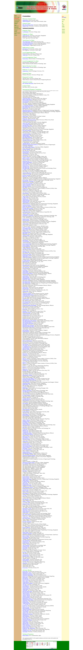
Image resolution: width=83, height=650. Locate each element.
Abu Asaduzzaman (26, 41)
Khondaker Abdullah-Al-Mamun (29, 379)
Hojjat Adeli (25, 571)
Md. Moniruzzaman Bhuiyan (28, 147)
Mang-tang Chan (26, 161)
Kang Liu (24, 366)
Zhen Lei (24, 358)
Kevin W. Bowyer (26, 579)
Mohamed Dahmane (27, 186)
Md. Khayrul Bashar (27, 130)
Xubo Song (25, 509)
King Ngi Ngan (26, 610)
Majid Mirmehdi (26, 608)
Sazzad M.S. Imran (26, 279)
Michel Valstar (25, 532)
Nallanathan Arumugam (27, 573)
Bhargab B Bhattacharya (28, 139)
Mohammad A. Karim (27, 598)
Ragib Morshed (26, 399)
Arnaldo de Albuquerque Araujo (29, 119)
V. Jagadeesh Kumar (27, 346)
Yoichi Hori (25, 590)
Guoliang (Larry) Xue (27, 630)
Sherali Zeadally (26, 559)
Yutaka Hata (25, 55)
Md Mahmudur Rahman (27, 453)
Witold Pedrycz (26, 615)
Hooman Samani (26, 477)
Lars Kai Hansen (26, 241)
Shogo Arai (25, 118)
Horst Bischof (25, 578)
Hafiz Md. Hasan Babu (27, 125)
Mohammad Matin (26, 383)
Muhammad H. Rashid (27, 619)
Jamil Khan (25, 324)
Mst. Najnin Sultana (27, 514)
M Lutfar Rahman (26, 618)
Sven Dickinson (26, 585)
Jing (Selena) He (26, 252)
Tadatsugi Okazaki (26, 424)
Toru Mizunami (26, 391)
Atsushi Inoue (25, 71)
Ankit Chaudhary (26, 163)
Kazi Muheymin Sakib (27, 44)
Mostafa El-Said (26, 201)
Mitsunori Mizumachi (27, 390)
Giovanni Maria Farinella (28, 208)
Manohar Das (25, 189)
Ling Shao (25, 495)
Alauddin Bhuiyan (26, 143)
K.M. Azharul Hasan (27, 243)
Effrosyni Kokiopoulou (27, 340)
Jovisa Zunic (25, 567)
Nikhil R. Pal (25, 430)
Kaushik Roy (25, 621)
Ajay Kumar (25, 345)
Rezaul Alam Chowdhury (28, 183)
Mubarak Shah (26, 623)
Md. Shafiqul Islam (26, 282)
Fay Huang (25, 269)
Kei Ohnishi (25, 422)
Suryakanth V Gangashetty (28, 215)
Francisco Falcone (26, 204)
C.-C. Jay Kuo (25, 604)
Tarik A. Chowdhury (27, 184)
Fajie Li (24, 362)
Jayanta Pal (25, 429)
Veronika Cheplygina (27, 173)
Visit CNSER (64, 17)
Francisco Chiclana (26, 175)
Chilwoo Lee (25, 355)
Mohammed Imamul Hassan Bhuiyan (30, 144)
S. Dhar (24, 197)
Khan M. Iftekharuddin (27, 591)
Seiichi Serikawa (26, 67)
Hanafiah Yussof (26, 555)
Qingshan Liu (25, 370)
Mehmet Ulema (26, 627)
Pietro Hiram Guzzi (27, 232)
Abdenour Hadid (26, 235)
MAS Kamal (25, 48)
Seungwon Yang (26, 546)
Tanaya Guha (25, 229)
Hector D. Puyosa (26, 444)
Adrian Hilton (25, 589)
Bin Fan (24, 207)
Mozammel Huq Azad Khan (28, 325)
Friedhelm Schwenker (27, 485)
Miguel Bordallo (26, 151)
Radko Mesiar (25, 384)
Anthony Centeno (26, 157)
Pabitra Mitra (25, 388)
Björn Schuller (25, 483)
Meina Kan (25, 308)
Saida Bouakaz (26, 152)
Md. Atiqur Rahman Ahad (28, 24)
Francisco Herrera (26, 588)
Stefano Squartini (26, 511)
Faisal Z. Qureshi (26, 447)
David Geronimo (26, 220)
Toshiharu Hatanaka (27, 248)
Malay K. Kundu (26, 349)
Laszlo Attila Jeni (26, 295)
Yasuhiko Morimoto (27, 398)
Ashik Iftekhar (25, 275)
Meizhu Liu (25, 369)
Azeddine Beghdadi (27, 134)
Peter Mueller (25, 403)
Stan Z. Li (25, 363)
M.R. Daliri (25, 187)
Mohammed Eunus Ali (27, 110)
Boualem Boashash (26, 149)
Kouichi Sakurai (26, 476)
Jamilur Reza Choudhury (28, 583)
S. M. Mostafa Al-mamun (28, 105)
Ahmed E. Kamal (26, 596)
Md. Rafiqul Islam (26, 281)
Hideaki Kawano (26, 319)
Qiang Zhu (25, 563)
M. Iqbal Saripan (26, 481)
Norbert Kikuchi (26, 331)
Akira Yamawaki (26, 545)
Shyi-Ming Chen (26, 168)
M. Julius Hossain (26, 260)
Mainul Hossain (26, 261)
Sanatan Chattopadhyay (27, 162)
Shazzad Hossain (26, 265)
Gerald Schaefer (26, 45)
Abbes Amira (25, 116)
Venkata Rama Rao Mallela (28, 378)
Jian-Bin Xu (25, 629)
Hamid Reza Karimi (27, 312)
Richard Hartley (26, 586)
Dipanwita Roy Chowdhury (28, 181)
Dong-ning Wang (26, 537)
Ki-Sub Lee (25, 605)
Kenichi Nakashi (26, 415)
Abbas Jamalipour (26, 593)
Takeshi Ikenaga (26, 277)
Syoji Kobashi (25, 31)
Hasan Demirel (26, 193)
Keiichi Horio (25, 58)
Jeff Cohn (25, 584)
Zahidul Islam (25, 291)
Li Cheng (24, 169)
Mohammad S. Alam (27, 572)
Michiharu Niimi (26, 421)
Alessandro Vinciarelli (27, 533)
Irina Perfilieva (26, 437)
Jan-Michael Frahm (26, 212)
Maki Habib (25, 233)
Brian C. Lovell (26, 606)
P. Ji (23, 297)
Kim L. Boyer (25, 580)
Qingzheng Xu (26, 541)
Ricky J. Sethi (25, 490)
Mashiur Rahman (26, 451)
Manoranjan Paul (26, 436)
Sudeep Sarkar (25, 622)
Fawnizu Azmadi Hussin (28, 273)
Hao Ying (24, 552)
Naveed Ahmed (26, 100)
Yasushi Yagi (25, 20)
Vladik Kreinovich (26, 603)
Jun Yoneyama (25, 554)
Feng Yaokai (25, 547)
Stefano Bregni (26, 582)
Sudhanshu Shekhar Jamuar (28, 294)
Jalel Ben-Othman (26, 136)
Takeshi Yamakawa (26, 21)
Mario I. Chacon (26, 158)
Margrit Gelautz (26, 219)
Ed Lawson (25, 353)
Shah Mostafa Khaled (27, 321)
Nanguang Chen (26, 165)
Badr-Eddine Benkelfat (27, 137)
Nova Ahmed (25, 102)
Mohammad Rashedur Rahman (29, 455)
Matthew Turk (25, 26)
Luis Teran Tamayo (26, 518)
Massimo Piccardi (26, 438)
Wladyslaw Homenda (27, 254)
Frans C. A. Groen (26, 227)
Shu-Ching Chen (26, 167)
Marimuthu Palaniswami (28, 614)
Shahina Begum (26, 135)
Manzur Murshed (26, 409)
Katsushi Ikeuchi (26, 592)
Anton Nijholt (25, 611)
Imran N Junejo (26, 299)
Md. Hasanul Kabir (26, 301)
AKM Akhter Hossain (27, 256)
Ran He (24, 251)
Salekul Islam (25, 287)
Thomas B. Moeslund (27, 609)
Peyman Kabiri (26, 303)
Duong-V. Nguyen (26, 420)
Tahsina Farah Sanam (27, 479)
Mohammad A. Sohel (27, 508)
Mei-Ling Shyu (26, 499)
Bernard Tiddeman (26, 527)
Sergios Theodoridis (27, 625)
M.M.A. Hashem (26, 245)
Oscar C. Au (25, 576)
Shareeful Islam (26, 288)
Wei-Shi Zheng (26, 560)
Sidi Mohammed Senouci (28, 487)
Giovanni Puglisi (26, 443)
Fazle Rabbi (25, 448)
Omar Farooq (25, 209)
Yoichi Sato (25, 482)
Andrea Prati (25, 441)
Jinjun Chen (25, 164)
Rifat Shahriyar (26, 493)
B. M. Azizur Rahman (27, 449)
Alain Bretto (25, 155)
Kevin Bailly (25, 126)
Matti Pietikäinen (26, 616)
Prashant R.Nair (26, 411)
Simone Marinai (26, 381)
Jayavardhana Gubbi (27, 228)
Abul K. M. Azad (26, 123)
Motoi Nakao (25, 414)
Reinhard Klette (26, 602)
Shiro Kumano (26, 344)
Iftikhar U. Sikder (26, 501)
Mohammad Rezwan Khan (28, 599)
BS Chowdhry (25, 180)
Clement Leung (26, 359)
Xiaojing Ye (25, 548)
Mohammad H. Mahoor (27, 375)
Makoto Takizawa (26, 624)
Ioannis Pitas (25, 617)
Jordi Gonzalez (26, 223)
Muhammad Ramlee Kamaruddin (29, 305)
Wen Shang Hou (26, 267)
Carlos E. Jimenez (26, 595)
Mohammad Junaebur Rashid (28, 462)
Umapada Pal (25, 431)
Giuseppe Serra (26, 489)
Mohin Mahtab (26, 635)
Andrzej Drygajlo (26, 200)
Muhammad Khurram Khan (28, 326)
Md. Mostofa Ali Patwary (28, 434)
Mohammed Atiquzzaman (28, 575)
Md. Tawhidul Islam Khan (28, 83)
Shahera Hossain (26, 35)
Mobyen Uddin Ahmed (27, 99)
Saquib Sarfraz (26, 480)
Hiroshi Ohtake (26, 423)
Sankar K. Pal (25, 612)
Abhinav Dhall (26, 196)
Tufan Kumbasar (26, 347)
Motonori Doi (25, 199)
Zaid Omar (25, 427)
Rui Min (24, 386)
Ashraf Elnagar (26, 202)
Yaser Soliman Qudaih (27, 446)
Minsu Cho (25, 176)
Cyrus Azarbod (26, 124)
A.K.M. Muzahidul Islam (28, 42)
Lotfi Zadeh (25, 631)
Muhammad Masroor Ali (28, 111)
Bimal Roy (25, 470)
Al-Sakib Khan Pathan (27, 433)
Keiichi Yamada (26, 542)
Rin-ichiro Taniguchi (27, 521)
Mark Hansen (25, 240)
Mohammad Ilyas (26, 278)
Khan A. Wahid (26, 535)
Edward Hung (25, 272)
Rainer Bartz (25, 577)
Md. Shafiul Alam (26, 106)
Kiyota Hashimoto (26, 246)
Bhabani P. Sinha (26, 503)
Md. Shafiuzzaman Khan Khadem (29, 320)
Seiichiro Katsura (26, 314)
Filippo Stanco (26, 512)
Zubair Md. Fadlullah (27, 206)
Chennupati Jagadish (27, 293)
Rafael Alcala (25, 108)
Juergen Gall (25, 214)
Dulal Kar (25, 311)
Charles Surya (25, 516)
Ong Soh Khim (26, 330)
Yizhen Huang (25, 271)
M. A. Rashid (25, 463)
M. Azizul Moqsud (26, 395)
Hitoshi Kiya (25, 601)
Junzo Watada (25, 538)
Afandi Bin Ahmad (26, 98)
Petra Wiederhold (26, 540)
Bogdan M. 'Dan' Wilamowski (29, 628)
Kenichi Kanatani (26, 597)
